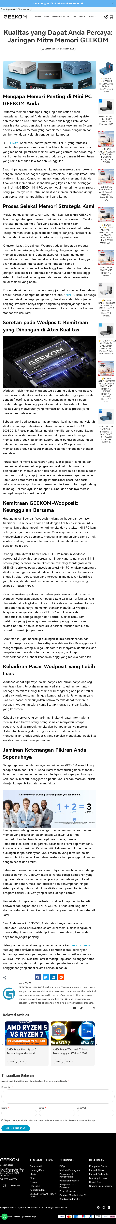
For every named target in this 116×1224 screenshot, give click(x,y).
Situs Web (82, 1108)
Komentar (7, 1087)
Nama (5, 1108)
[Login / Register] (106, 17)
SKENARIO (56, 16)
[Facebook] (98, 1207)
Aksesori (66, 16)
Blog (74, 16)
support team (81, 945)
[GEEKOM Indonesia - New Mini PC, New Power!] (15, 17)
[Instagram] (103, 1207)
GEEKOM (12, 143)
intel (22, 1061)
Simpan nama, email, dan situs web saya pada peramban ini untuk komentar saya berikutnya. (50, 1120)
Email (42, 1108)
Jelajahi (91, 16)
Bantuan (82, 16)
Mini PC (46, 16)
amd (12, 1061)
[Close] (112, 3)
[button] (38, 977)
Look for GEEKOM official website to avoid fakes (58, 3)
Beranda (38, 16)
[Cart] (111, 17)
